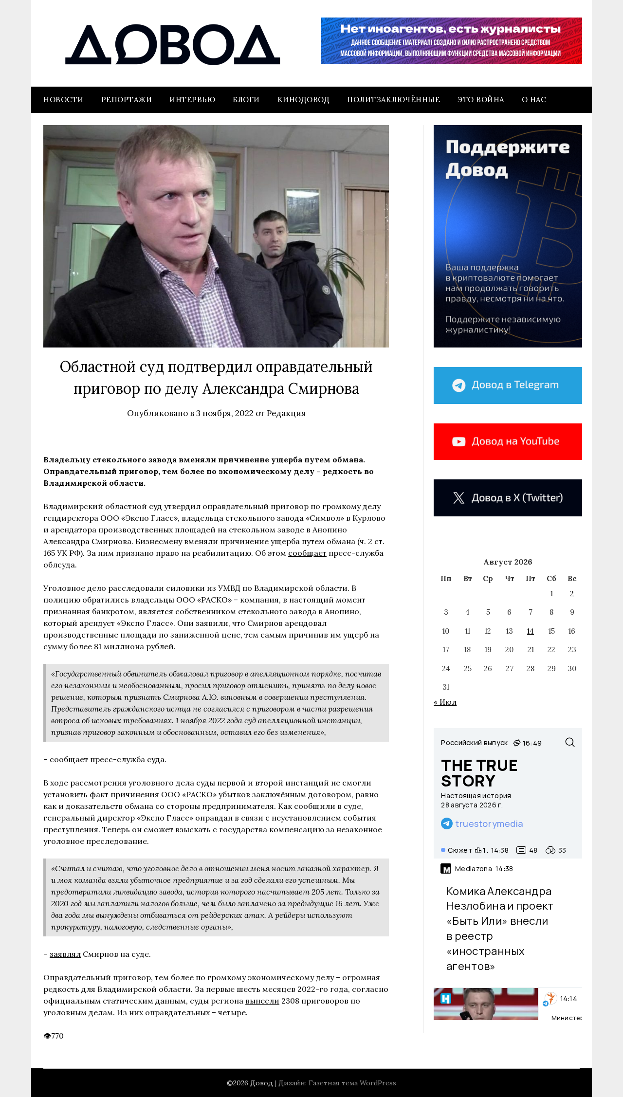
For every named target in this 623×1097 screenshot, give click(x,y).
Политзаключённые (393, 99)
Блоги (246, 99)
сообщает (307, 553)
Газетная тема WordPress (352, 1083)
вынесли (262, 1001)
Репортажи (126, 99)
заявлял (65, 954)
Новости (63, 99)
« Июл (445, 702)
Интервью (192, 99)
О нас (534, 99)
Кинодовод (303, 99)
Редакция (286, 413)
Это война (481, 99)
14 (530, 631)
